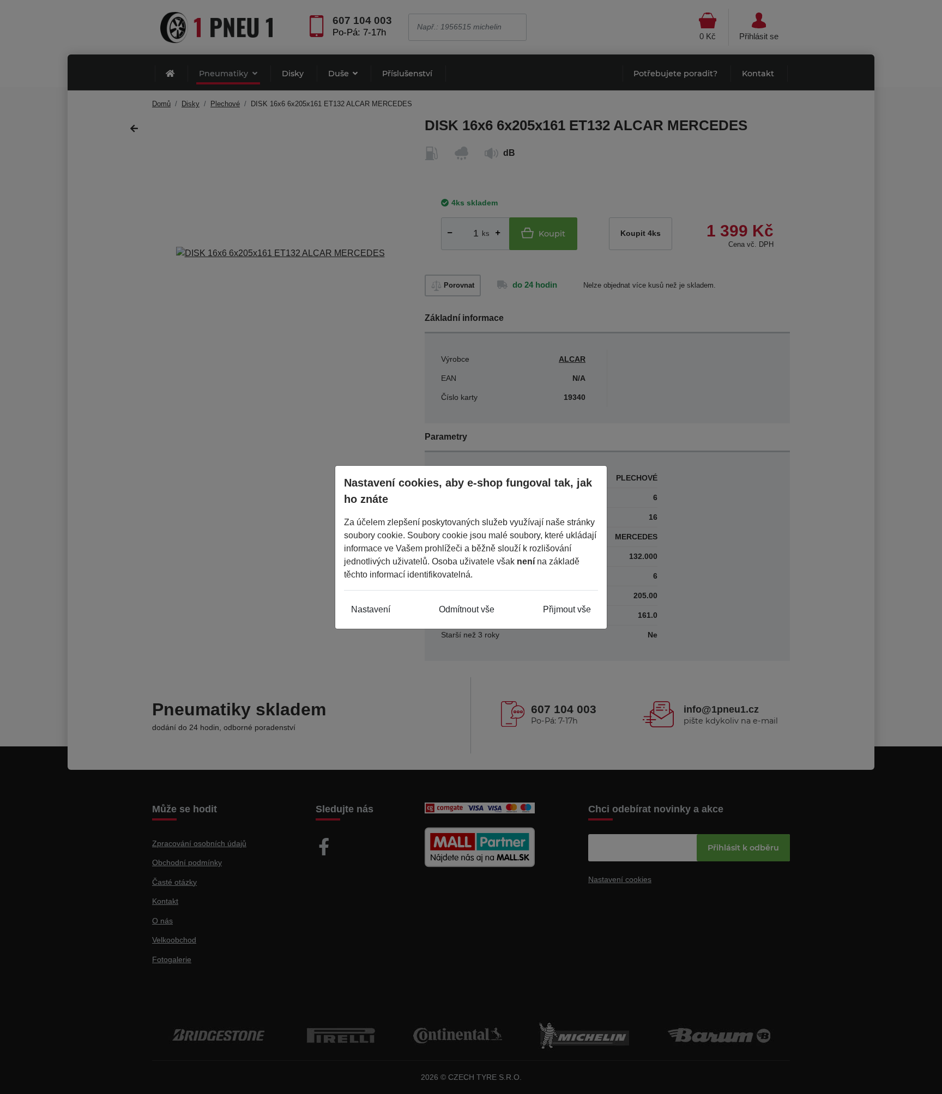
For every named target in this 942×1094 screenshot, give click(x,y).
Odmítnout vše (466, 609)
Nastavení (370, 609)
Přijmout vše (567, 609)
